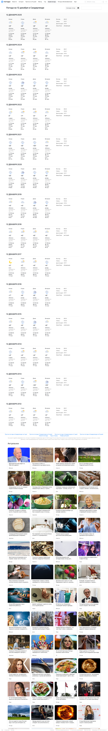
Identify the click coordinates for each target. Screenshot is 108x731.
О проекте (52, 730)
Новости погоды (43, 435)
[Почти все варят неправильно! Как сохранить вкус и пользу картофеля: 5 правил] (42, 505)
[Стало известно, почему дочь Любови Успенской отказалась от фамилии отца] (19, 669)
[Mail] (2, 2)
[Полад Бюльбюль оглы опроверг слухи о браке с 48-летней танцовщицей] (89, 599)
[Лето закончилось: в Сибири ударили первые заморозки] (89, 622)
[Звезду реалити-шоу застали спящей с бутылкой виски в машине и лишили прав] (42, 716)
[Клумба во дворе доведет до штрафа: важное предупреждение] (66, 505)
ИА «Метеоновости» (102, 730)
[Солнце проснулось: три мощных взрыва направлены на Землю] (89, 669)
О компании (6, 730)
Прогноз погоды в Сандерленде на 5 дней (40, 434)
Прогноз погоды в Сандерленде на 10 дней (91, 434)
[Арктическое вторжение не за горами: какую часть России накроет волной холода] (19, 552)
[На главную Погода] (6, 2)
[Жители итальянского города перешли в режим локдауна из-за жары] (19, 622)
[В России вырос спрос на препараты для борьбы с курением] (89, 529)
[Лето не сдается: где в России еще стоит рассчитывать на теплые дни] (19, 716)
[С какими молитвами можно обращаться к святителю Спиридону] (42, 646)
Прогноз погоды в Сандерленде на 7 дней (66, 434)
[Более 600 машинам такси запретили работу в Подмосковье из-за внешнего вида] (19, 599)
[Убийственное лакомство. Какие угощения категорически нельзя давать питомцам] (66, 459)
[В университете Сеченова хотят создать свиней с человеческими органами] (89, 482)
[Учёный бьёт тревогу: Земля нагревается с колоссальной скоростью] (42, 576)
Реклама (12, 730)
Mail (2, 730)
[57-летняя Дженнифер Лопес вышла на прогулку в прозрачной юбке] (19, 693)
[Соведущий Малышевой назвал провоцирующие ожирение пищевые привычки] (19, 529)
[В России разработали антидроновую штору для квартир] (66, 552)
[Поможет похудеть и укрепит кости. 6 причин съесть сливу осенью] (19, 505)
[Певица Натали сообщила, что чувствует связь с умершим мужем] (66, 622)
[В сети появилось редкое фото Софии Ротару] (89, 552)
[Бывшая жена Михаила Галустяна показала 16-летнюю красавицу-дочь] (89, 693)
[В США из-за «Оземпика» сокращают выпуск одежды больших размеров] (66, 599)
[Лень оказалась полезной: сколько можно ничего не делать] (19, 576)
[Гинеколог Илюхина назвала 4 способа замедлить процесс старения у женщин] (19, 646)
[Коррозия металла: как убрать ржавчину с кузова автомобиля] (42, 669)
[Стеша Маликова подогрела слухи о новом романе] (89, 716)
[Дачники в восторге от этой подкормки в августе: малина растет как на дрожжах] (66, 576)
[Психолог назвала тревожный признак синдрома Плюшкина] (42, 552)
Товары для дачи (64, 435)
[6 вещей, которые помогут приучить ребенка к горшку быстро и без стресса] (89, 576)
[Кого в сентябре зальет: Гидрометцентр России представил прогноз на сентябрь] (89, 459)
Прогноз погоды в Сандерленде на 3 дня (16, 434)
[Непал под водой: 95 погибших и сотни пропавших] (66, 693)
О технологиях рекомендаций (76, 730)
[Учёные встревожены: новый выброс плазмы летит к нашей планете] (66, 716)
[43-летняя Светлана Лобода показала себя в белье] (66, 646)
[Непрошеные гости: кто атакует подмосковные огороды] (19, 482)
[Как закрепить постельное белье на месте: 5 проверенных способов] (42, 529)
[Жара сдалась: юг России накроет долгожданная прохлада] (89, 646)
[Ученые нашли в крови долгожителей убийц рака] (66, 529)
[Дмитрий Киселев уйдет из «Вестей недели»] (19, 459)
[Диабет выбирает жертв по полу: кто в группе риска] (42, 599)
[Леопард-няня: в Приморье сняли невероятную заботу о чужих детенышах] (42, 482)
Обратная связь (87, 730)
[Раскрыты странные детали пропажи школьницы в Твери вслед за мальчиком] (42, 622)
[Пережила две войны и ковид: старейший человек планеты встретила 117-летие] (89, 505)
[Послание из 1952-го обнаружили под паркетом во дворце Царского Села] (42, 459)
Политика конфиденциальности (62, 730)
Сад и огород (53, 435)
